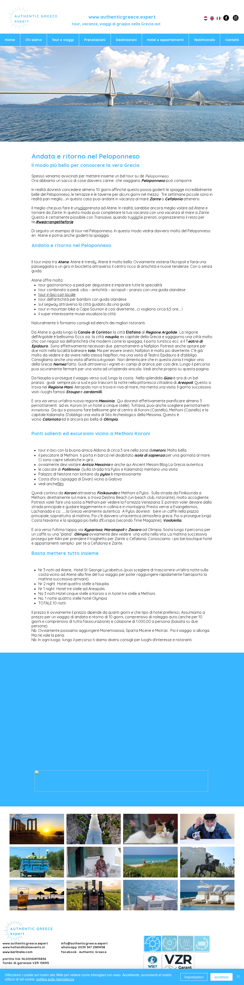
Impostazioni (193, 977)
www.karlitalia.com (17, 952)
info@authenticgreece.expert (84, 943)
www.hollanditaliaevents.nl (24, 947)
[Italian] (216, 18)
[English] (209, 18)
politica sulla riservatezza (55, 979)
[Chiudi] (238, 977)
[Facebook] (226, 18)
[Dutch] (203, 18)
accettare (221, 977)
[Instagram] (236, 18)
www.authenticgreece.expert (122, 17)
